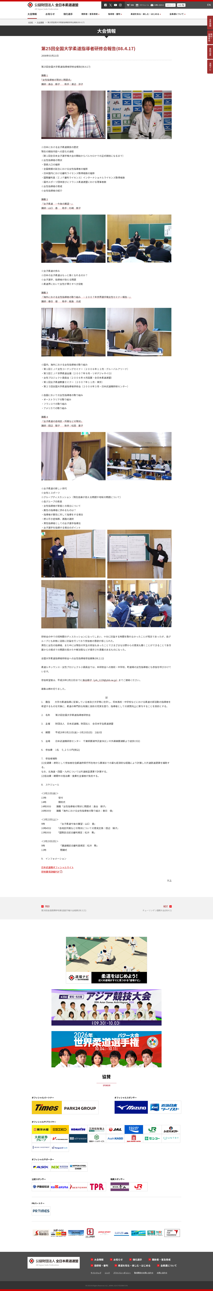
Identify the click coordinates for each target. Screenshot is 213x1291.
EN (209, 5)
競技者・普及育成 (161, 1259)
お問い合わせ (159, 5)
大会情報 (32, 14)
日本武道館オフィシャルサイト (57, 867)
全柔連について (169, 1265)
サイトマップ (96, 1272)
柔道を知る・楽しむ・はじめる (134, 1265)
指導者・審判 (101, 1265)
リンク (107, 1272)
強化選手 (68, 14)
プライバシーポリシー (122, 1272)
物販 (132, 5)
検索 (179, 5)
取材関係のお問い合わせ (143, 1272)
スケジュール (144, 5)
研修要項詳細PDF (50, 871)
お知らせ (50, 14)
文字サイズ (170, 5)
